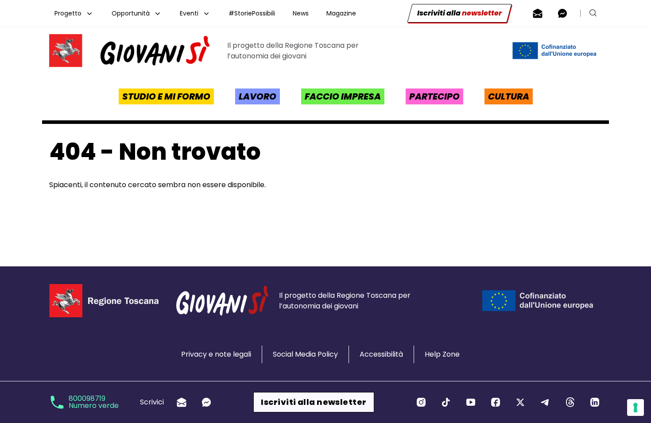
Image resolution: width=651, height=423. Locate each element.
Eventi (189, 13)
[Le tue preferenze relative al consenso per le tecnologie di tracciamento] (635, 407)
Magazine (341, 13)
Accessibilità (381, 354)
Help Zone (442, 354)
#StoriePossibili (252, 13)
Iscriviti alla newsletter (313, 402)
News (301, 13)
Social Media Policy (305, 354)
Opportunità (131, 13)
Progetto (67, 13)
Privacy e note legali (216, 354)
